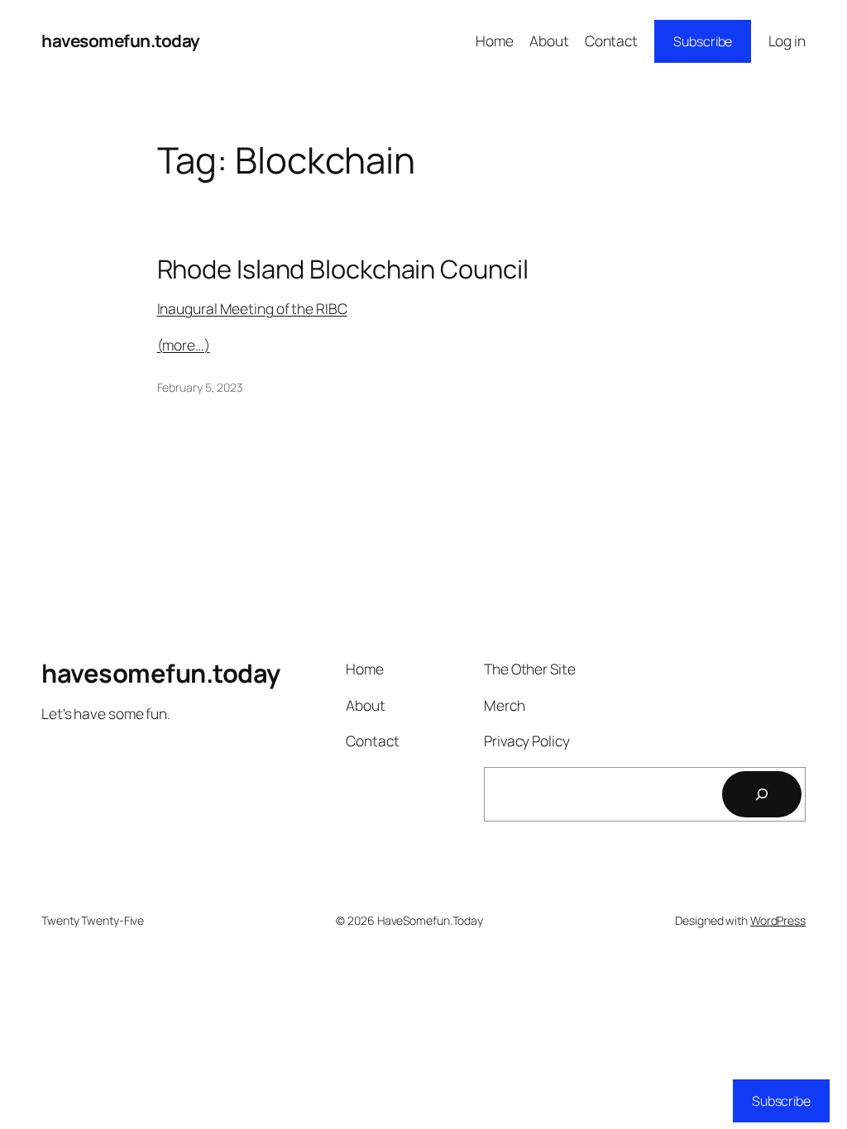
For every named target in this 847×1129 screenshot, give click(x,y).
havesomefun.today (120, 40)
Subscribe (702, 41)
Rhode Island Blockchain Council (343, 269)
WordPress (778, 920)
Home (495, 40)
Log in (787, 40)
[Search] (762, 794)
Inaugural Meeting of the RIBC (252, 308)
